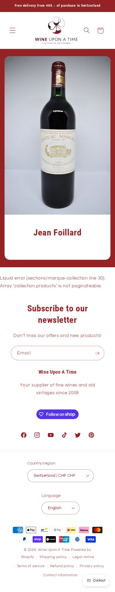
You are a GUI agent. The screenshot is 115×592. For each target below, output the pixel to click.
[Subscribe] (97, 353)
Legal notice (83, 557)
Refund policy (62, 566)
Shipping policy (53, 557)
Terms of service (31, 566)
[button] (12, 30)
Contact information (60, 575)
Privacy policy (92, 566)
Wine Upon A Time (54, 550)
